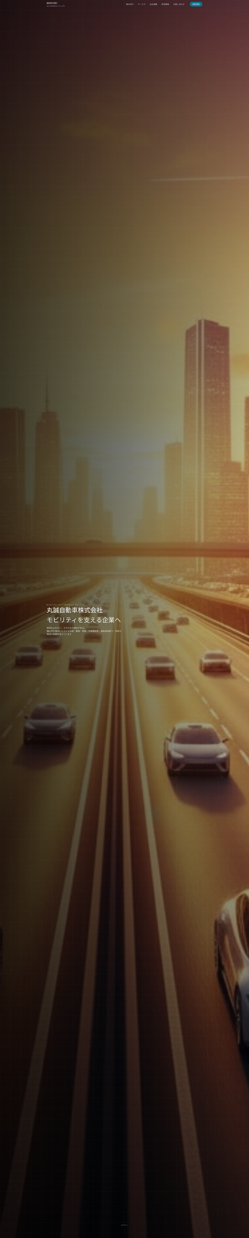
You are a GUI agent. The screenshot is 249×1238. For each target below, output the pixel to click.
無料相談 (196, 4)
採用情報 (165, 4)
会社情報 (153, 4)
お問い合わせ (179, 4)
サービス (142, 4)
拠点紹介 (130, 4)
